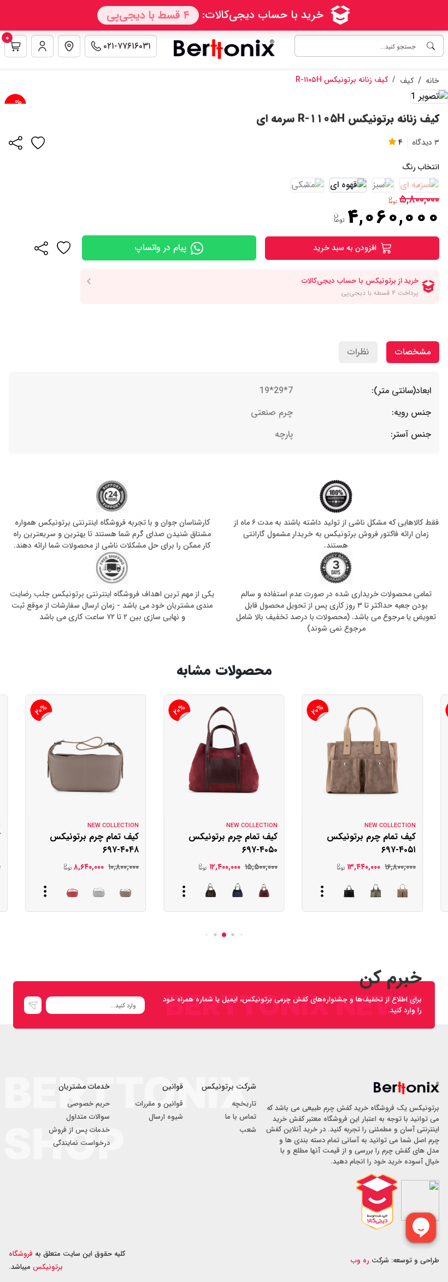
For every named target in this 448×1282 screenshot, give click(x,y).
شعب (247, 1130)
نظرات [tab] (358, 352)
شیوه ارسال (166, 1117)
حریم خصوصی (88, 1103)
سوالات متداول (88, 1117)
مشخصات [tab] (413, 352)
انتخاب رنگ (420, 167)
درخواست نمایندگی (81, 1143)
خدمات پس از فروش (79, 1130)
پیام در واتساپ (160, 247)
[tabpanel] (224, 413)
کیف (407, 81)
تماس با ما (240, 1117)
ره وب (360, 1260)
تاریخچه (244, 1103)
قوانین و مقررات (159, 1103)
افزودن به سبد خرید (344, 248)
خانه (432, 81)
